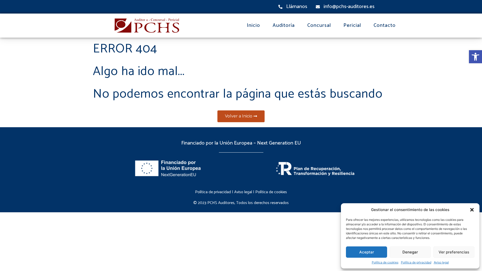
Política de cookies (385, 262)
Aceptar (366, 252)
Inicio (253, 25)
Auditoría (284, 25)
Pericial (352, 25)
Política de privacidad (416, 262)
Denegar (410, 252)
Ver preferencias (454, 252)
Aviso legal (441, 262)
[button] (475, 56)
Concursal (319, 25)
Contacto (385, 25)
